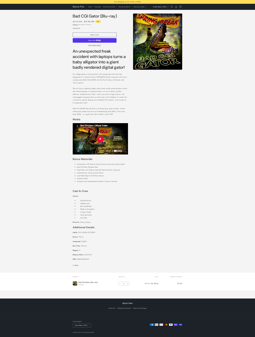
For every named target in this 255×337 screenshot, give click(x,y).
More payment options (94, 45)
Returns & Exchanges (140, 308)
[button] (110, 7)
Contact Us (111, 308)
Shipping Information (124, 308)
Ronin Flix (80, 332)
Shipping (75, 24)
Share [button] (76, 265)
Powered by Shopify (88, 332)
